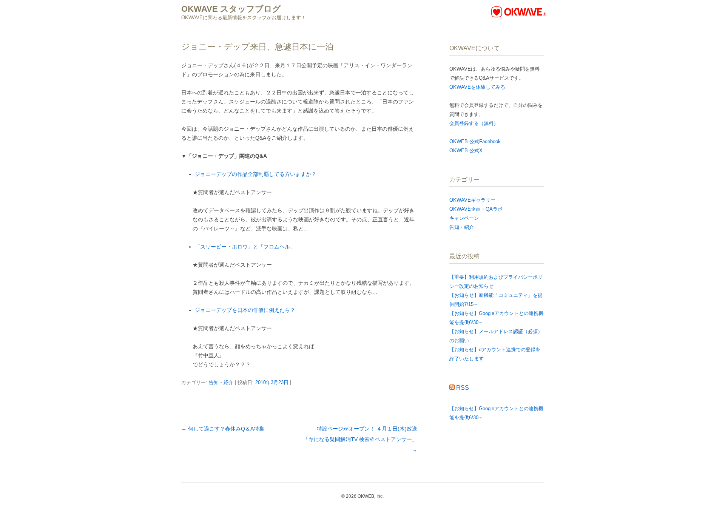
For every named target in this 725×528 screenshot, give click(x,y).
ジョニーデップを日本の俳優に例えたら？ (245, 310)
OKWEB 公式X (466, 150)
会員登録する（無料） (473, 123)
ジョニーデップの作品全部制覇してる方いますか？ (255, 174)
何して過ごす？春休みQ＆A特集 (222, 429)
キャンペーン (464, 218)
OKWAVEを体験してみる (477, 87)
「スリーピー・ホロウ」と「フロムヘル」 (245, 247)
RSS (462, 387)
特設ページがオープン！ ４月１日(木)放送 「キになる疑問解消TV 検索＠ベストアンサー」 (365, 439)
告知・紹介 (221, 382)
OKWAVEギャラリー (472, 200)
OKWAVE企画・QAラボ (476, 209)
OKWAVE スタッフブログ (231, 9)
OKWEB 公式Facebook (475, 141)
